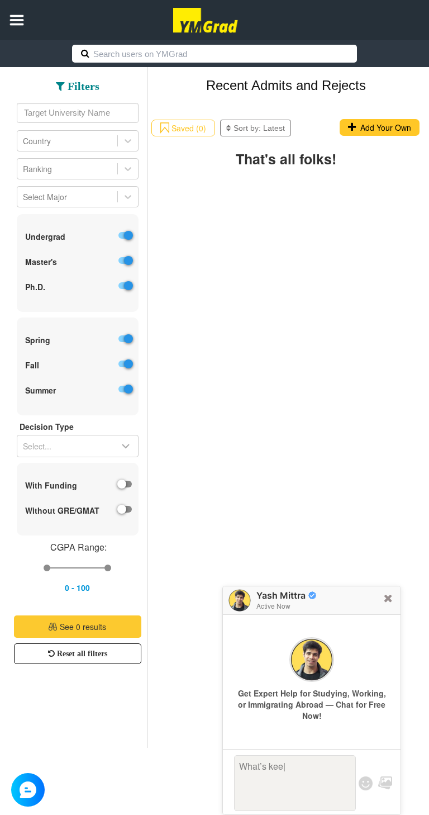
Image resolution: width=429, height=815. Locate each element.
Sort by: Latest (259, 128)
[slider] (47, 568)
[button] (17, 20)
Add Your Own (383, 127)
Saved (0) (187, 128)
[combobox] (78, 113)
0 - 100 (77, 587)
